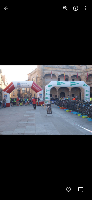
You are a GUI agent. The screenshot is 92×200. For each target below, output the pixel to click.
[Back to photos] (6, 8)
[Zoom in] (65, 8)
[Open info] (76, 8)
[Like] (68, 190)
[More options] (86, 8)
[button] (14, 100)
